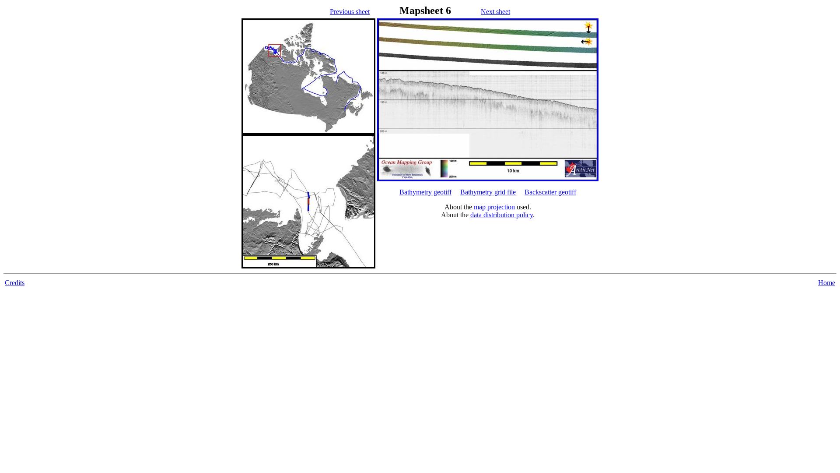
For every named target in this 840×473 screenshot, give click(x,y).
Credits (14, 282)
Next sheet (495, 11)
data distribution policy (501, 215)
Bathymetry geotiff (425, 192)
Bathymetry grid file (488, 192)
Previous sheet (350, 11)
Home (826, 282)
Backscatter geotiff (550, 192)
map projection (494, 207)
